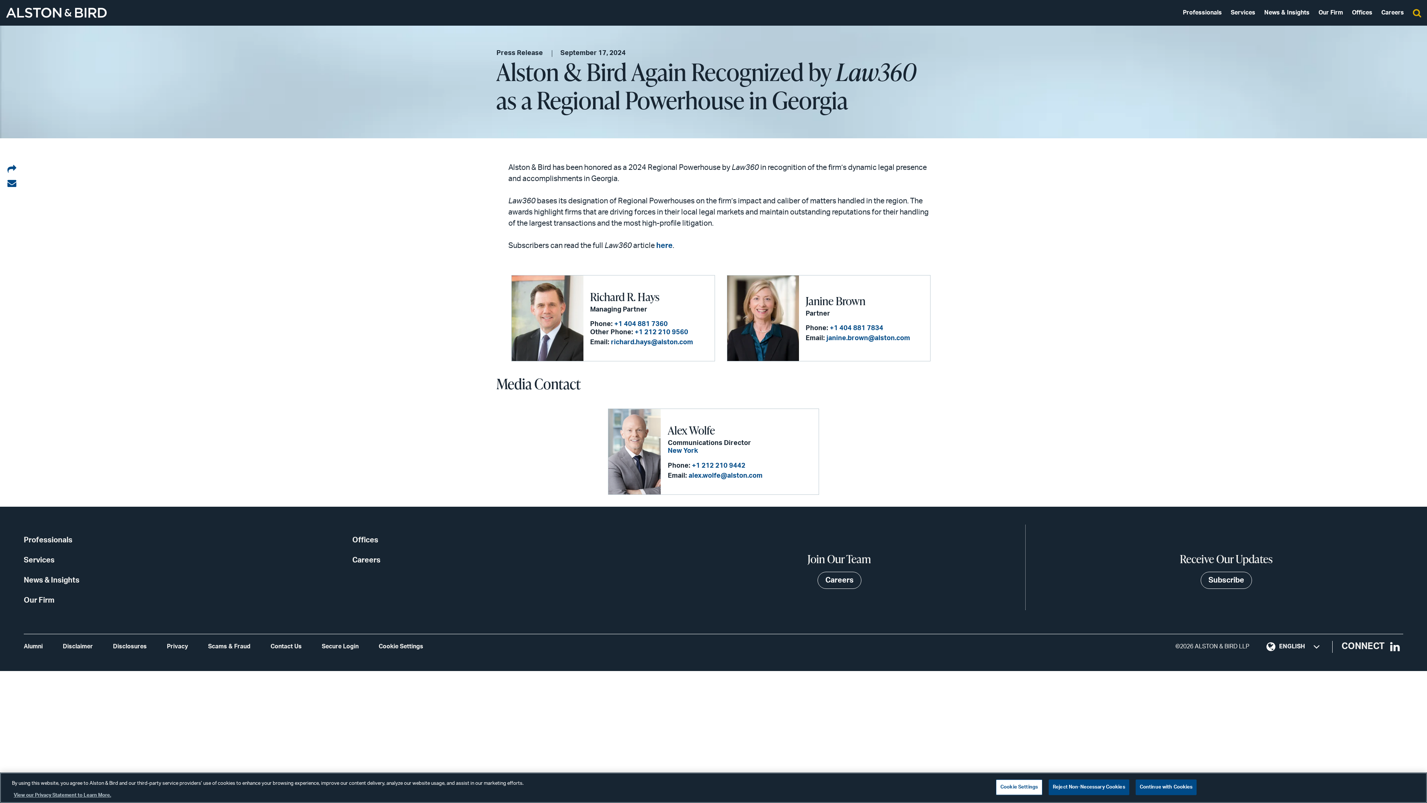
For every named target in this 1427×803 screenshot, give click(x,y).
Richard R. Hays (625, 296)
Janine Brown (835, 301)
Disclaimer (78, 646)
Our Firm (1330, 13)
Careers (1392, 13)
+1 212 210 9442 (718, 465)
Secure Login (340, 646)
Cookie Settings (401, 646)
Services (1243, 13)
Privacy (177, 646)
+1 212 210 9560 (661, 332)
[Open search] (1417, 12)
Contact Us (286, 646)
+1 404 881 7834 (856, 328)
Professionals (1202, 13)
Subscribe (1226, 580)
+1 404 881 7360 (641, 324)
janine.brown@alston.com (868, 338)
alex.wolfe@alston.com (726, 476)
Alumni (33, 646)
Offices (1362, 13)
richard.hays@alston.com (652, 342)
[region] (713, 788)
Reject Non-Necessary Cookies (1089, 787)
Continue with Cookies (1166, 787)
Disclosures (130, 646)
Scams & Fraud (229, 646)
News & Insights (1287, 13)
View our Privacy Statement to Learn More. (62, 795)
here (664, 245)
